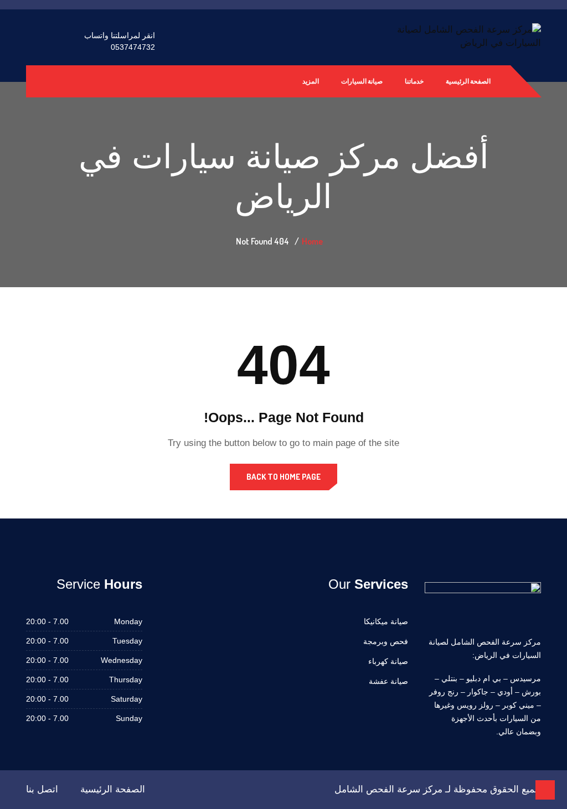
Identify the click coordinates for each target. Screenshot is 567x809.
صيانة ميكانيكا (386, 621)
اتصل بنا (42, 789)
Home (312, 241)
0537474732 (133, 47)
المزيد (310, 81)
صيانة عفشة (388, 681)
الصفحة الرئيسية (468, 81)
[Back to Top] (545, 790)
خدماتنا (414, 81)
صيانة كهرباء (388, 661)
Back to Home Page (283, 476)
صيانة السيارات (362, 81)
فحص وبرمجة (385, 641)
